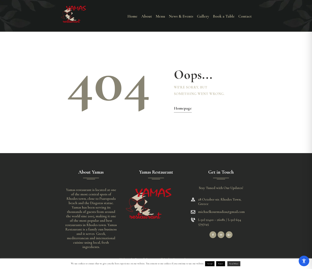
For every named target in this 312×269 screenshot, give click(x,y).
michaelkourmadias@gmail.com (221, 212)
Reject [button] (220, 263)
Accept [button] (210, 263)
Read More (233, 263)
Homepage (183, 108)
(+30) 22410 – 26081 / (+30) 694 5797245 (219, 222)
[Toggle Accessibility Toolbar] (304, 261)
